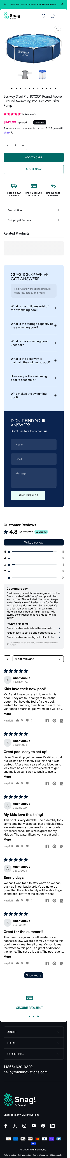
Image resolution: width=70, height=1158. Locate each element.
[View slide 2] (34, 1016)
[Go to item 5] (29, 88)
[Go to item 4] (25, 88)
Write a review (33, 542)
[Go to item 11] (55, 88)
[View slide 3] (38, 1016)
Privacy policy (24, 1155)
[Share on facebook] (47, 720)
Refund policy (10, 1155)
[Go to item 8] (42, 88)
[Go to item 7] (38, 88)
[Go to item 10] (51, 88)
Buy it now (33, 169)
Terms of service (40, 1155)
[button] (13, 114)
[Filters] (7, 658)
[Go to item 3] (21, 88)
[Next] (62, 4)
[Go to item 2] (16, 88)
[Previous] (5, 4)
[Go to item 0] (12, 88)
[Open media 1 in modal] (57, 29)
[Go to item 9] (47, 88)
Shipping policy (57, 1155)
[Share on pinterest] (54, 720)
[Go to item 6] (34, 88)
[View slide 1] (29, 1016)
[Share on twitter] (61, 720)
